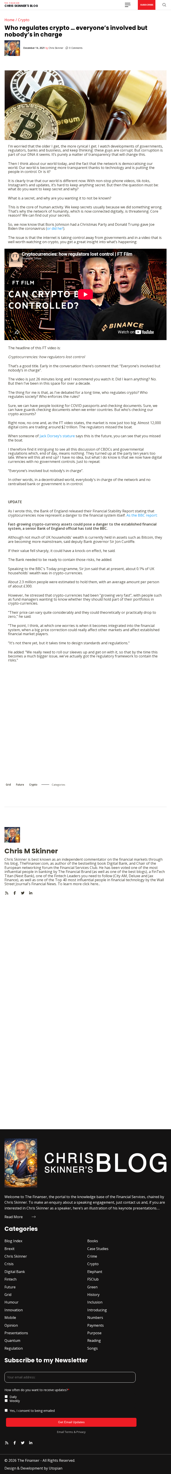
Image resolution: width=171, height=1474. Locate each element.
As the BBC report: (141, 515)
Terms (69, 1432)
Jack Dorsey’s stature (57, 435)
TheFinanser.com (34, 863)
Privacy (81, 1432)
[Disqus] (85, 951)
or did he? (55, 228)
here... (95, 883)
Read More (13, 1217)
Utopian (55, 1468)
